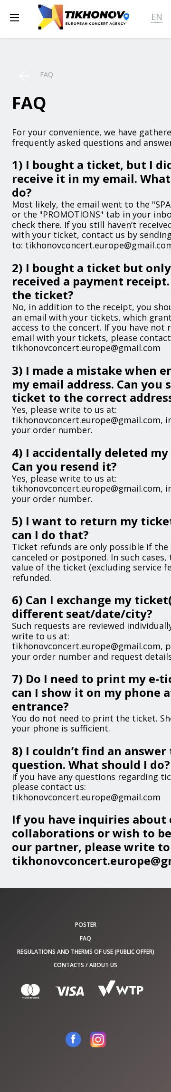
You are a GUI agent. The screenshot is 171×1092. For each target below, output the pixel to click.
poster (85, 925)
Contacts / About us (85, 965)
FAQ (85, 938)
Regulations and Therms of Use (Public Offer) (85, 952)
